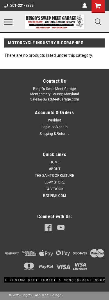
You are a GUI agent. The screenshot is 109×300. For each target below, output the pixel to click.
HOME (55, 162)
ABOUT (54, 169)
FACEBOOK (54, 189)
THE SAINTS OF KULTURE (54, 176)
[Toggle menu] (8, 22)
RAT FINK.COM (54, 196)
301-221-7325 (21, 5)
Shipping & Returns (54, 134)
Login (46, 127)
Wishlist (54, 120)
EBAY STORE (54, 182)
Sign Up (61, 127)
